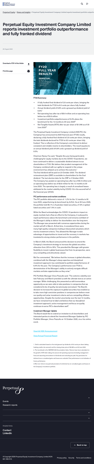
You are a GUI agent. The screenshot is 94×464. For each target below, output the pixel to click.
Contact (7, 430)
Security (71, 458)
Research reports (10, 405)
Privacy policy (62, 458)
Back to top (82, 445)
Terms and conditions (83, 458)
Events (5, 401)
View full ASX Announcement (45, 331)
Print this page (8, 71)
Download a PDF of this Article (13, 63)
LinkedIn (7, 433)
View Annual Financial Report (45, 336)
